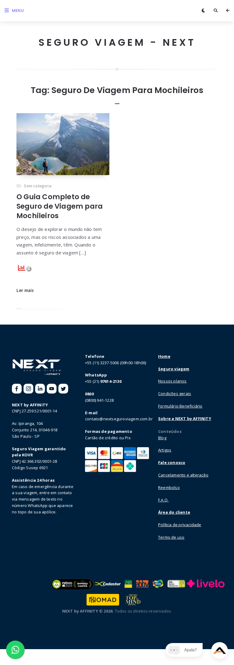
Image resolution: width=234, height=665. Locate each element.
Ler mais (25, 290)
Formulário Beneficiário (180, 406)
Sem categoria (37, 186)
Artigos (164, 450)
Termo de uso (171, 537)
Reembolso (169, 487)
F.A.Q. (163, 500)
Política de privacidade (179, 524)
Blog (162, 437)
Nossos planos (172, 381)
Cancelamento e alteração (183, 475)
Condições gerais (174, 393)
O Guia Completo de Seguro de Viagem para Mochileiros (59, 206)
